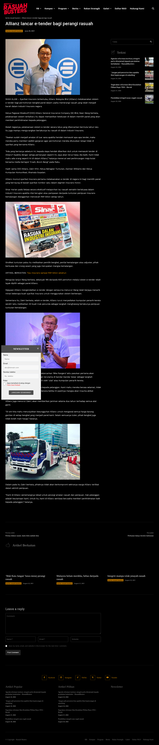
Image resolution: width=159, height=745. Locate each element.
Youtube (114, 678)
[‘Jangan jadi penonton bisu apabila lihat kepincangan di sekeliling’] (149, 75)
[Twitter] (92, 677)
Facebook (51, 678)
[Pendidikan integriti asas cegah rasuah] (149, 99)
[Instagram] (61, 677)
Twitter (99, 678)
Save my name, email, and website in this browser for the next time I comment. (38, 646)
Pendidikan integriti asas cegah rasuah (126, 98)
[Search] (151, 42)
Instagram (68, 678)
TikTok (84, 678)
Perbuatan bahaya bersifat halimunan (141, 536)
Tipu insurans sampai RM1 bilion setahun (46, 273)
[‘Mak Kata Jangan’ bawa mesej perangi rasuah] (28, 562)
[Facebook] (44, 677)
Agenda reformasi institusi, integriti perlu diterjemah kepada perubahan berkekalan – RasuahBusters (125, 61)
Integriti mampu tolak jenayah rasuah (126, 575)
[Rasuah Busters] (15, 8)
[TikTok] (77, 677)
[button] (153, 8)
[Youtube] (107, 677)
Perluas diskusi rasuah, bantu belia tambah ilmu (22, 536)
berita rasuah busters (12, 18)
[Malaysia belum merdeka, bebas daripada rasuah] (80, 562)
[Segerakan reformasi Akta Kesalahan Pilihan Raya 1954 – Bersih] (149, 87)
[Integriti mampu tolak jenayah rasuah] (130, 562)
